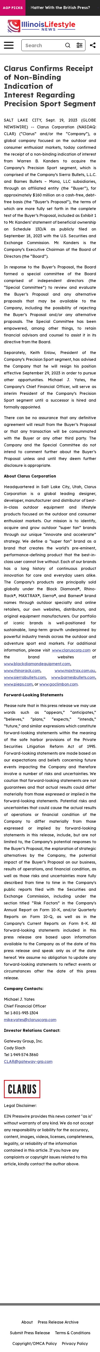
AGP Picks (13, 8)
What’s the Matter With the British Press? (49, 7)
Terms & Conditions (72, 1332)
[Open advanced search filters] (79, 45)
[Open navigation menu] (9, 45)
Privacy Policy (75, 1343)
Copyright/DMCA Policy (34, 1343)
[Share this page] (92, 45)
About (27, 1322)
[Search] (68, 45)
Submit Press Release (30, 1332)
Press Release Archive (58, 1322)
